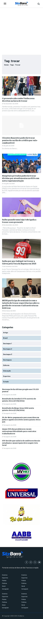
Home (6, 65)
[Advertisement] (21, 30)
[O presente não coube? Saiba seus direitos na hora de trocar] (21, 86)
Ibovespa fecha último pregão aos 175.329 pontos (20, 390)
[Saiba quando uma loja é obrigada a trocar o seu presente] (21, 207)
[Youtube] (39, 562)
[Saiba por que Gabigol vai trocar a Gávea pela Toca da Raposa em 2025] (21, 248)
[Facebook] (26, 562)
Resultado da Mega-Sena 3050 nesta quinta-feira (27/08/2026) (18, 409)
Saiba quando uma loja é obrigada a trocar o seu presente (19, 220)
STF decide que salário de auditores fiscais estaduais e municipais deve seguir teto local (21, 442)
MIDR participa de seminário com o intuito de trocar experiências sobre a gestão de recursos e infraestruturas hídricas (20, 304)
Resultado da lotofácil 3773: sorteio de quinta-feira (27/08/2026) (19, 399)
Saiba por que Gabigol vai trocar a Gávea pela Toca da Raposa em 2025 (19, 262)
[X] (35, 562)
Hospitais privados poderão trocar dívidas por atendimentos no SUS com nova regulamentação (20, 178)
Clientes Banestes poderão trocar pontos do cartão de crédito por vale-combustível (20, 140)
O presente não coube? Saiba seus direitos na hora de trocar (18, 99)
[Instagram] (30, 562)
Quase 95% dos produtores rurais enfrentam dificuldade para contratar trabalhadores (19, 431)
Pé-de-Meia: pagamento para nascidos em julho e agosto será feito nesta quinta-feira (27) (21, 419)
